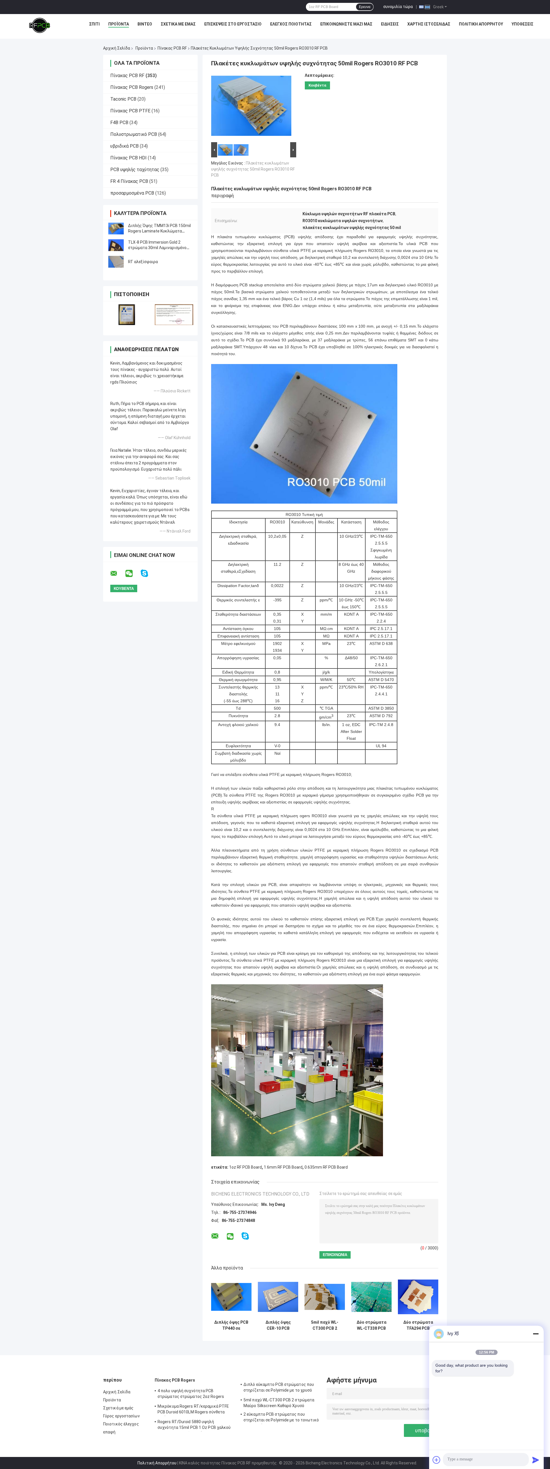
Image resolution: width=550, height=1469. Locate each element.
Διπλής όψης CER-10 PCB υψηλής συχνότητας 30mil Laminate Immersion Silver (278, 1325)
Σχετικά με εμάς (178, 24)
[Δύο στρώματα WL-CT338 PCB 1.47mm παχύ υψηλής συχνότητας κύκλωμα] (371, 1297)
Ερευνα (364, 7)
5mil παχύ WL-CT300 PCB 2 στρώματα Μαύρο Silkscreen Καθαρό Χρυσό (325, 1325)
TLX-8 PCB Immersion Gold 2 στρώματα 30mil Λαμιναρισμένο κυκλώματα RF (157, 247)
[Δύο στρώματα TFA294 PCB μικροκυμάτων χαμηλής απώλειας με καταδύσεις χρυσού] (418, 1297)
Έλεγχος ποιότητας (291, 24)
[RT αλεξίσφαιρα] (116, 262)
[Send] (535, 1460)
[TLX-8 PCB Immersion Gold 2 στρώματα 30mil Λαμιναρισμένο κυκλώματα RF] (116, 245)
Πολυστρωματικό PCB (133, 134)
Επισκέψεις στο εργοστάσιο (233, 24)
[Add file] (437, 1460)
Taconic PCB (123, 99)
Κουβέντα (317, 85)
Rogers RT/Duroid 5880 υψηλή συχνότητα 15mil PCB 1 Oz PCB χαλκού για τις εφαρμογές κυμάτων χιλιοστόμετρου (194, 1425)
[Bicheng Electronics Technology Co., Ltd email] (117, 573)
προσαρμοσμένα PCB (132, 193)
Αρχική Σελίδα (116, 48)
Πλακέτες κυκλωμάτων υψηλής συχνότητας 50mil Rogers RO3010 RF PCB (253, 169)
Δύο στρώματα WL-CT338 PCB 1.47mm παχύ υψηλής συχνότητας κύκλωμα (371, 1325)
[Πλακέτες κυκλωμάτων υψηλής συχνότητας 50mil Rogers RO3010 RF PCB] (251, 107)
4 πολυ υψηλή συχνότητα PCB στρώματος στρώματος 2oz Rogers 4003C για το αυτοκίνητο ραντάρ (191, 1394)
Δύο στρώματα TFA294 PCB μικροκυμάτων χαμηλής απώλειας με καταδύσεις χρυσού (418, 1325)
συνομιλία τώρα (398, 6)
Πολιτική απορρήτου (481, 24)
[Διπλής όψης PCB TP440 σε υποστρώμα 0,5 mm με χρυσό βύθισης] (231, 1297)
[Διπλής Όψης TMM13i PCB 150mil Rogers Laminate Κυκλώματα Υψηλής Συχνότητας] (116, 228)
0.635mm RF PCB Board (326, 1167)
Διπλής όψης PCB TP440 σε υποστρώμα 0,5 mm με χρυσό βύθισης (231, 1325)
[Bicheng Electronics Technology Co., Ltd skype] (148, 573)
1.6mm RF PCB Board (283, 1167)
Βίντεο (145, 24)
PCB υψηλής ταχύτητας (134, 169)
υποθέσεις (522, 24)
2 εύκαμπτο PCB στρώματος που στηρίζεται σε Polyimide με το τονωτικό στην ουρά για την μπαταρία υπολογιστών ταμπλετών (281, 1418)
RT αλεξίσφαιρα (143, 261)
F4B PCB (119, 122)
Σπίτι (94, 24)
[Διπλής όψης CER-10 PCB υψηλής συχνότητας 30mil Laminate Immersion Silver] (278, 1297)
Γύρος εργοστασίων (121, 1416)
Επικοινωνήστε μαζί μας (346, 24)
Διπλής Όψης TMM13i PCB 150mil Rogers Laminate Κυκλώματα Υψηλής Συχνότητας (159, 231)
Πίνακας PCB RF (172, 48)
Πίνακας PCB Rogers (131, 87)
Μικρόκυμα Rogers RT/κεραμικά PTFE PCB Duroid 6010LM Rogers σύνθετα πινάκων (193, 1410)
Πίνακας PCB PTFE (130, 111)
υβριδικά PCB (124, 146)
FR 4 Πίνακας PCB (129, 181)
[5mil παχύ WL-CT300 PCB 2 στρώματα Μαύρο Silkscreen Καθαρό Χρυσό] (325, 1297)
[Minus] (535, 1333)
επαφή (109, 1432)
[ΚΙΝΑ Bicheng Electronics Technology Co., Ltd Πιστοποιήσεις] (126, 314)
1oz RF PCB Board (245, 1167)
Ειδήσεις (390, 24)
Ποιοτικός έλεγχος (121, 1424)
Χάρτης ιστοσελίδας (428, 24)
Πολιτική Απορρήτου (157, 1463)
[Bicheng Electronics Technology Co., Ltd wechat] (132, 573)
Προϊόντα (118, 24)
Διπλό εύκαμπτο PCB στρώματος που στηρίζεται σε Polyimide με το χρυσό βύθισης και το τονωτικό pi (278, 1388)
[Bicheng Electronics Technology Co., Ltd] (39, 25)
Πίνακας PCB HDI (128, 158)
